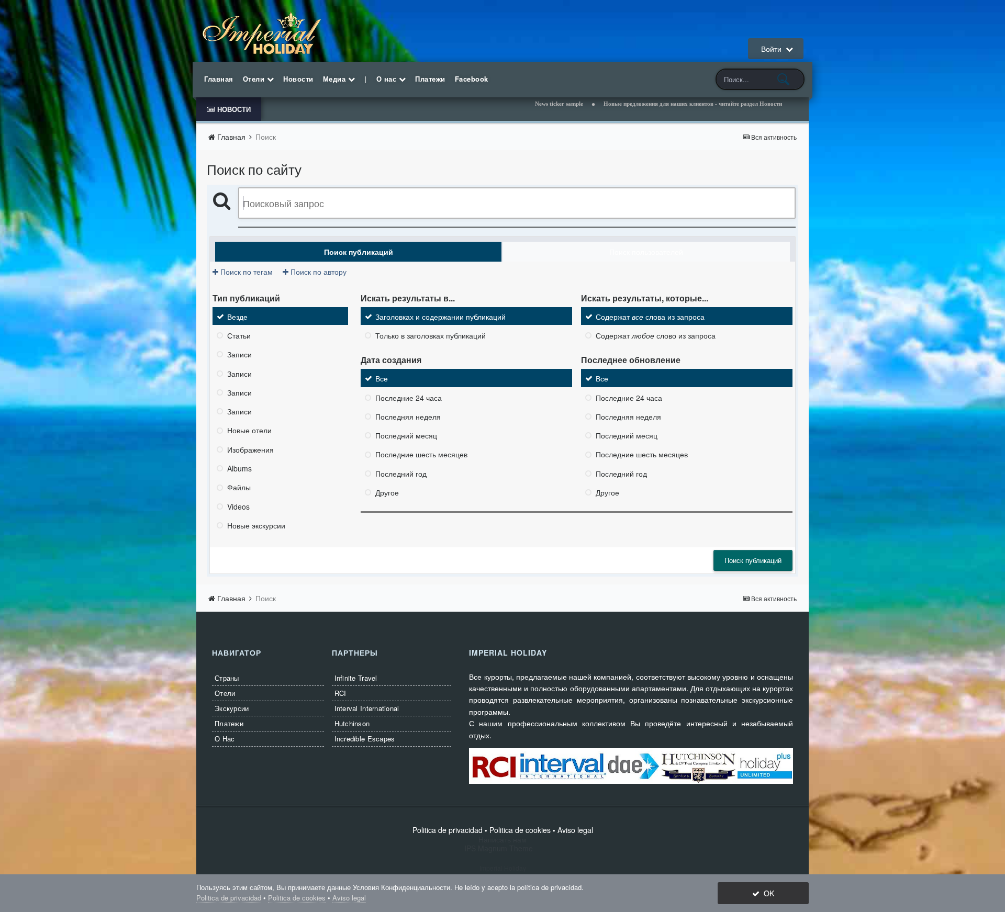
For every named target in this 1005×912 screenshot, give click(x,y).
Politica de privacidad (447, 830)
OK (767, 893)
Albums (239, 468)
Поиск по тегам (245, 271)
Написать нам (502, 839)
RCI (340, 693)
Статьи (239, 335)
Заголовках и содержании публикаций (440, 316)
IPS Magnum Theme (502, 848)
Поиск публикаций (752, 560)
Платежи (430, 79)
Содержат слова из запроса (650, 316)
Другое (387, 492)
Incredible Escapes (364, 739)
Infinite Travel (355, 678)
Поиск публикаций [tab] (358, 251)
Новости (298, 79)
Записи (239, 355)
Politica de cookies (520, 830)
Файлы (239, 487)
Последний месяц (406, 435)
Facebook (471, 79)
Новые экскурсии (256, 525)
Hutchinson (352, 723)
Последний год (401, 473)
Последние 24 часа (408, 397)
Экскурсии (232, 708)
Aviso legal (575, 830)
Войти (773, 48)
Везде (237, 316)
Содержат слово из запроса (656, 335)
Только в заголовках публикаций (430, 335)
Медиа (335, 79)
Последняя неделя (408, 416)
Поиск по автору (317, 271)
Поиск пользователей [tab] (646, 251)
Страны (227, 678)
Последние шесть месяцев (421, 454)
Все (381, 379)
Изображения (250, 449)
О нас (387, 79)
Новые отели (249, 430)
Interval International (366, 708)
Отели (255, 79)
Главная (218, 79)
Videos (238, 506)
